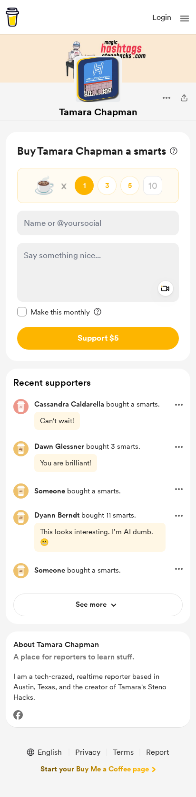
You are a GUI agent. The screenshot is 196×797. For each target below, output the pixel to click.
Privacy (87, 752)
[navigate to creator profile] (98, 79)
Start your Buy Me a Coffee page (94, 769)
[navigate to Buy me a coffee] (12, 17)
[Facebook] (18, 715)
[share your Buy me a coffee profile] (184, 97)
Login (161, 17)
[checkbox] (53, 312)
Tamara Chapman (98, 112)
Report (157, 752)
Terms (123, 752)
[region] (98, 246)
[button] (184, 18)
